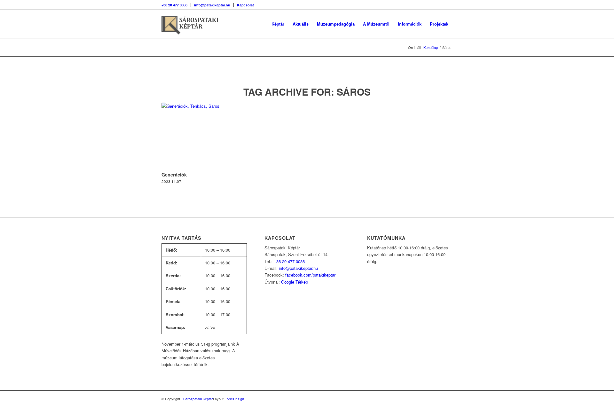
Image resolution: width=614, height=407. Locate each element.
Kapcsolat (245, 5)
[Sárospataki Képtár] (195, 24)
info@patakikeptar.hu (212, 5)
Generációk (174, 174)
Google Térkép (294, 282)
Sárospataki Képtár (198, 398)
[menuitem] (176, 5)
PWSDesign (234, 398)
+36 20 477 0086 (174, 5)
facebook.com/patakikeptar (310, 275)
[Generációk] (204, 136)
